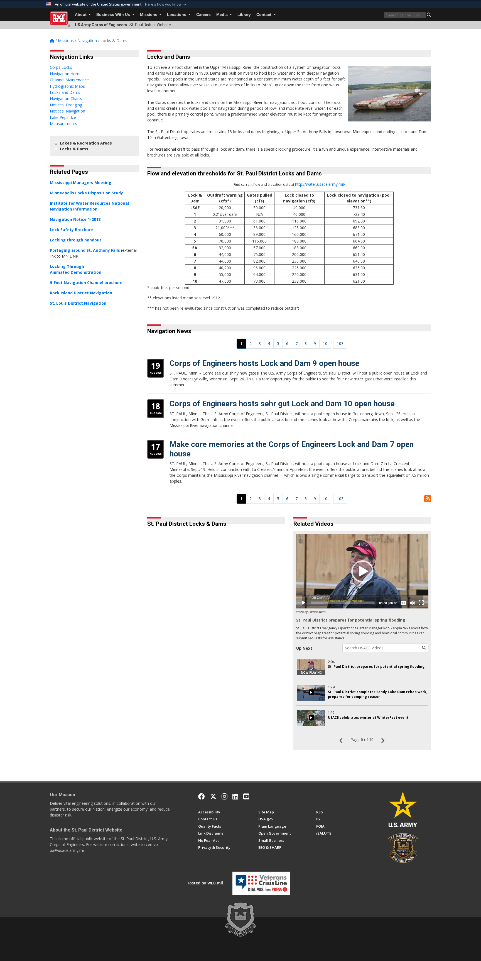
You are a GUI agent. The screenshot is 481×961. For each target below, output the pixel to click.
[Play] (303, 603)
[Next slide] (281, 635)
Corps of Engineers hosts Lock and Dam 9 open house (264, 363)
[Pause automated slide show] (153, 635)
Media (222, 15)
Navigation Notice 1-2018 (75, 219)
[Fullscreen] (421, 603)
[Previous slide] (164, 635)
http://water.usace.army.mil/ (320, 184)
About (81, 15)
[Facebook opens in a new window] (201, 796)
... (332, 341)
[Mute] (412, 603)
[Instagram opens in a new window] (224, 796)
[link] (56, 143)
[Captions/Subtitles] (403, 603)
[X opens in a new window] (213, 796)
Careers (203, 15)
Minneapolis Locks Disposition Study (86, 192)
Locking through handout (75, 240)
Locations (177, 15)
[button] (166, 4)
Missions (149, 15)
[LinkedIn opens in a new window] (235, 796)
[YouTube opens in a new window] (246, 796)
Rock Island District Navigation (81, 292)
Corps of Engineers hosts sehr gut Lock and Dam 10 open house (282, 403)
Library (244, 15)
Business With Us (113, 15)
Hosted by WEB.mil (204, 883)
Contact (264, 15)
